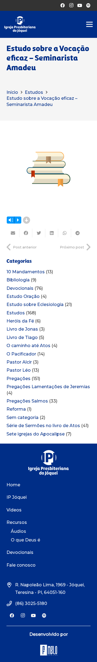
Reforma (16, 409)
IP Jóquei (16, 497)
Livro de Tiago (22, 337)
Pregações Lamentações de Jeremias (48, 386)
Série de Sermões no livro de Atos (43, 425)
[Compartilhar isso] (25, 233)
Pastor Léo (18, 370)
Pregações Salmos (27, 401)
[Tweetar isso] (38, 233)
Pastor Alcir (19, 362)
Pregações (18, 378)
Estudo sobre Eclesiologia (35, 304)
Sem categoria (22, 417)
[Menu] (89, 24)
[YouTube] (79, 5)
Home (13, 484)
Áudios (18, 531)
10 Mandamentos (25, 271)
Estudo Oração (23, 296)
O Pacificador (21, 354)
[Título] (88, 5)
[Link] (20, 24)
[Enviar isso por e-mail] (12, 233)
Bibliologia (18, 279)
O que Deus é (25, 540)
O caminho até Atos (28, 345)
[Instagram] (71, 5)
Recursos (16, 522)
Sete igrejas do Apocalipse (35, 434)
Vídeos (14, 510)
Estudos (15, 312)
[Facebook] (62, 5)
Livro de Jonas (22, 329)
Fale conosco (21, 565)
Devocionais (19, 288)
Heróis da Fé (20, 321)
